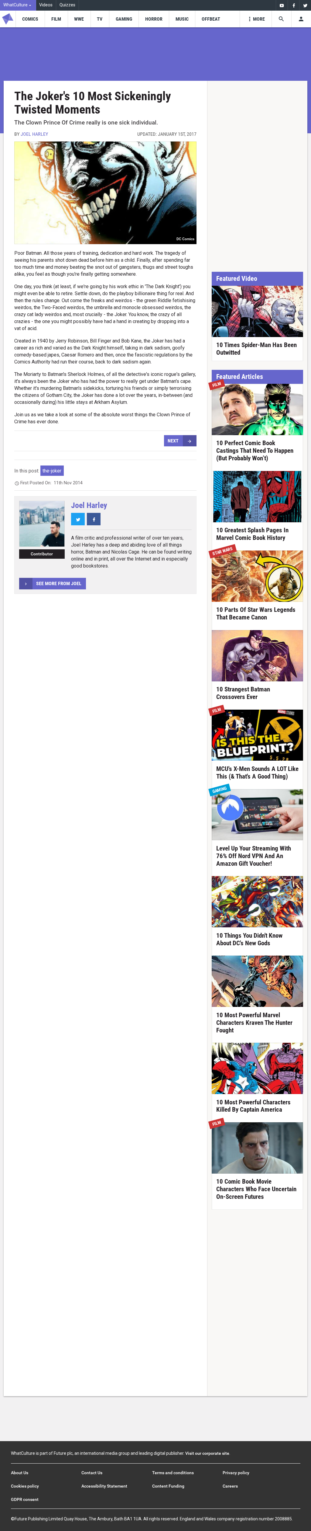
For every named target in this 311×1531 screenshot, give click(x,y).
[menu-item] (30, 19)
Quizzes (67, 5)
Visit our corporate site (207, 1453)
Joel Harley (34, 134)
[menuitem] (18, 5)
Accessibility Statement (104, 1486)
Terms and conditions (173, 1472)
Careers (230, 1486)
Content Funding (168, 1486)
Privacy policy (236, 1472)
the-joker (52, 471)
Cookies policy (25, 1486)
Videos (46, 5)
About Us (19, 1472)
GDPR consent (25, 1499)
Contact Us (91, 1472)
